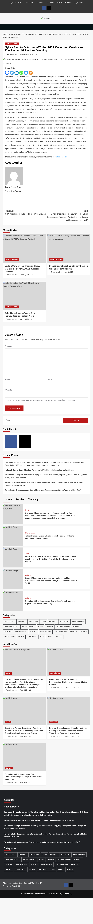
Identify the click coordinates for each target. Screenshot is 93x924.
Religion (73, 631)
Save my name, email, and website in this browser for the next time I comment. (41, 400)
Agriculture (9, 621)
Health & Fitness (63, 626)
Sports (27, 510)
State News (32, 636)
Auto (44, 621)
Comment (10, 346)
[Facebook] (7, 73)
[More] (31, 73)
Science (84, 631)
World (59, 636)
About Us (29, 3)
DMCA (59, 3)
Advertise (39, 3)
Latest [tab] (8, 499)
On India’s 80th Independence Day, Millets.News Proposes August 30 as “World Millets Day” (43, 490)
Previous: (25, 212)
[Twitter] (12, 73)
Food (40, 626)
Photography (21, 631)
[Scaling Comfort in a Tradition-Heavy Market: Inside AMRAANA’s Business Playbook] (24, 248)
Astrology (33, 621)
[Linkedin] (16, 73)
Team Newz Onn (12, 54)
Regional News (61, 631)
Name (8, 379)
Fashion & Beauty (12, 44)
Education (64, 621)
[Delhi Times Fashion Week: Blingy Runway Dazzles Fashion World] (24, 296)
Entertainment (30, 533)
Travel (27, 553)
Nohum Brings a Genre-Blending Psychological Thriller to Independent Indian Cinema (39, 470)
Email (51, 379)
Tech (42, 636)
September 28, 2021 (26, 54)
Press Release (45, 631)
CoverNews (54, 894)
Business (28, 575)
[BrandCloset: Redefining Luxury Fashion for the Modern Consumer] (68, 248)
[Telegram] (26, 73)
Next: (67, 215)
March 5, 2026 (25, 275)
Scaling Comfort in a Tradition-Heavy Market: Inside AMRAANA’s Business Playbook (22, 269)
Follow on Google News (74, 3)
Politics (33, 631)
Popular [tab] (19, 499)
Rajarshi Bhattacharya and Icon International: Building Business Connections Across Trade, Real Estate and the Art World (44, 484)
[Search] (88, 27)
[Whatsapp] (21, 73)
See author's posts (13, 191)
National (8, 631)
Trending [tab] (32, 499)
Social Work (9, 636)
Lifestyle (76, 626)
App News (21, 621)
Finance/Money (28, 626)
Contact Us (50, 3)
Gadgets (49, 626)
